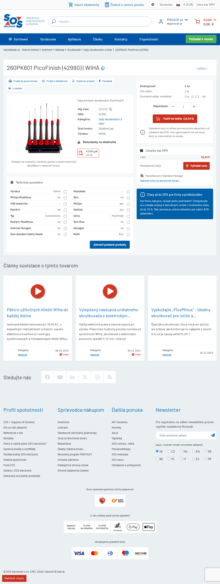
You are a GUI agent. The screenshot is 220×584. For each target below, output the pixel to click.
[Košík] (197, 21)
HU (185, 451)
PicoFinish (118, 216)
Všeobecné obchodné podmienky (77, 433)
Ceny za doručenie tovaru (72, 438)
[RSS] (110, 377)
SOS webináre (120, 454)
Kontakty (8, 438)
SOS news (118, 460)
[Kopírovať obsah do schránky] (102, 68)
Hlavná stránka (30, 50)
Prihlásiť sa (175, 19)
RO (161, 459)
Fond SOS (9, 465)
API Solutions (119, 422)
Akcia (115, 433)
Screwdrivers (52, 216)
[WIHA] (202, 68)
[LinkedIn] (72, 377)
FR (209, 459)
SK (161, 451)
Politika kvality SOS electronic (20, 454)
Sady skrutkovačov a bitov (97, 50)
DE (209, 451)
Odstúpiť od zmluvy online (73, 465)
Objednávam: (160, 106)
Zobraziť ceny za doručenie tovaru (159, 181)
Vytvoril (49, 571)
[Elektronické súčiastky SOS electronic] (24, 21)
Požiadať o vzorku (201, 39)
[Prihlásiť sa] (160, 23)
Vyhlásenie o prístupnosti (126, 465)
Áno (121, 234)
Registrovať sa (174, 23)
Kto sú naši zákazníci (15, 427)
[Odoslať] (213, 435)
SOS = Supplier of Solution (19, 422)
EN (197, 451)
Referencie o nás (13, 433)
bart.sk (61, 571)
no (58, 197)
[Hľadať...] (54, 21)
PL (173, 459)
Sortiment (46, 50)
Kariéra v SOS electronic (17, 470)
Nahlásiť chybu (14, 578)
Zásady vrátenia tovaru (70, 449)
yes (122, 203)
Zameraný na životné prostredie (21, 476)
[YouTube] (60, 377)
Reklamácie (64, 443)
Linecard (63, 427)
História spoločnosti (14, 460)
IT (184, 459)
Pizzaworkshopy (121, 449)
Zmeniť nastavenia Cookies (73, 470)
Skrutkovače (74, 50)
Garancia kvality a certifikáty (19, 449)
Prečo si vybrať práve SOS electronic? (25, 443)
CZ (173, 451)
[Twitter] (85, 377)
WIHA (102, 134)
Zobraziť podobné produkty (109, 245)
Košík (207, 20)
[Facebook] (47, 377)
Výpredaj (117, 438)
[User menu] (185, 20)
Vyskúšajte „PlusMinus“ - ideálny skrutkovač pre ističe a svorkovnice (181, 315)
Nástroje (59, 50)
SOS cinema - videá (123, 443)
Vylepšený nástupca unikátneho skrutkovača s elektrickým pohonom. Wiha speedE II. (108, 315)
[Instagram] (97, 377)
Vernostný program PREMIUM (75, 454)
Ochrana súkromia (68, 460)
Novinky (116, 427)
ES (197, 459)
